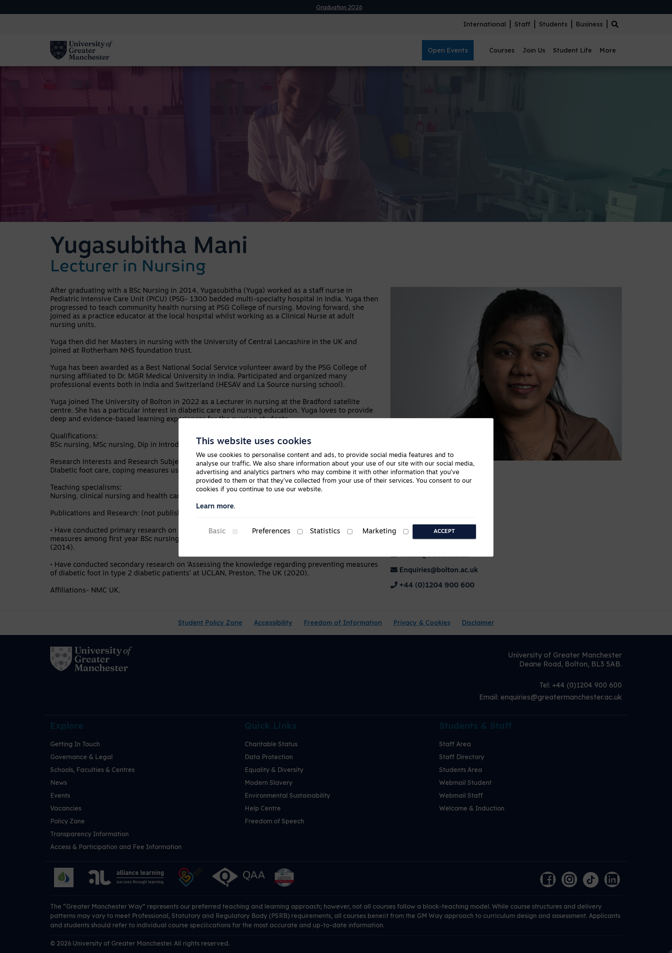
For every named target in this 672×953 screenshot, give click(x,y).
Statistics (325, 531)
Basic (217, 531)
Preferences (271, 531)
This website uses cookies (254, 442)
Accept (444, 532)
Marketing (379, 531)
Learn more (215, 506)
